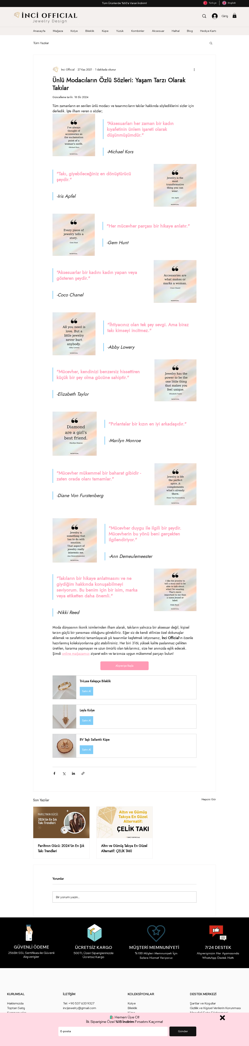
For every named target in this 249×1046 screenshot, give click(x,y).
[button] (222, 1018)
